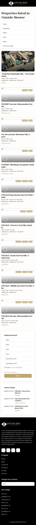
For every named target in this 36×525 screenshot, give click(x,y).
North (3, 502)
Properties (4, 467)
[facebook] (3, 450)
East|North (4, 496)
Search (18, 376)
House (3, 78)
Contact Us (4, 464)
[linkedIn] (13, 450)
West (3, 514)
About (3, 459)
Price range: (7, 367)
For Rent (7, 108)
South (3, 508)
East (2, 494)
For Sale (11, 78)
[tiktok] (8, 450)
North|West (4, 505)
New (15, 78)
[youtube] (18, 450)
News (3, 462)
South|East (4, 511)
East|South (4, 499)
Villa (7, 78)
